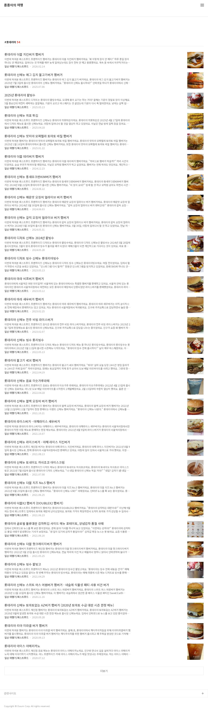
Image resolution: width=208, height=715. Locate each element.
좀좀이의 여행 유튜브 (16, 700)
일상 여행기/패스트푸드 (16, 66)
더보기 (104, 671)
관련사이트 (10, 693)
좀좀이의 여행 (13, 5)
